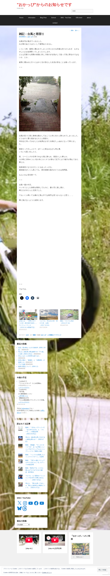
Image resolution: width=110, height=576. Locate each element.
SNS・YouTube (66, 17)
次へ (77, 30)
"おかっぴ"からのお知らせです (44, 4)
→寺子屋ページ (23, 396)
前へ (72, 30)
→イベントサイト (23, 387)
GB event (79, 17)
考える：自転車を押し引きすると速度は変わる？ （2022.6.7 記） (35, 439)
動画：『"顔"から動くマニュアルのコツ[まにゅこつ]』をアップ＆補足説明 (35, 462)
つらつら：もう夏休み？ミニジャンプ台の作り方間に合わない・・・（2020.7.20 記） (35, 478)
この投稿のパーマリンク (54, 335)
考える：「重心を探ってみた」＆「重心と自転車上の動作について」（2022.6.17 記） (35, 485)
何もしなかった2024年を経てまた (28, 356)
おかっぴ (30, 37)
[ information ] (25, 408)
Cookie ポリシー (47, 572)
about (89, 17)
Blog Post (43, 17)
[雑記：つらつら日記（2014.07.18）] (69, 314)
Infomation (31, 17)
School (53, 17)
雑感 (34, 335)
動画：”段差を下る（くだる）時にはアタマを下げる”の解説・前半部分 (34, 470)
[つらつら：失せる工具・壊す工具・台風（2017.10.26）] (49, 314)
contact (55, 23)
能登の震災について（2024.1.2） (28, 366)
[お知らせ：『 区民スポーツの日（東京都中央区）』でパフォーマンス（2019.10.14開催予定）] (28, 314)
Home (21, 17)
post (27, 335)
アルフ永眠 (21, 364)
